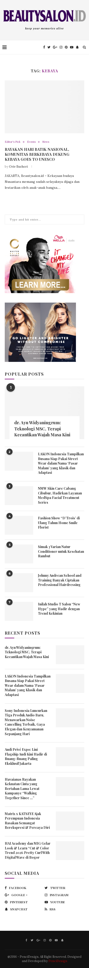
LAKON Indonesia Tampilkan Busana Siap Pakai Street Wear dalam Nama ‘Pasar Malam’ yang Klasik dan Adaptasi (61, 463)
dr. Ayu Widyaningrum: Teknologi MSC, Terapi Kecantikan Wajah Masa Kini (42, 428)
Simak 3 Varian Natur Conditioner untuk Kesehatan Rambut (61, 551)
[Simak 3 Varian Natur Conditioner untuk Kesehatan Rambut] (19, 553)
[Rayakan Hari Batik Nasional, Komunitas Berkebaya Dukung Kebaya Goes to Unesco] (44, 106)
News (45, 141)
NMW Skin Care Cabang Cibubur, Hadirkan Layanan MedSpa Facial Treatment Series (60, 495)
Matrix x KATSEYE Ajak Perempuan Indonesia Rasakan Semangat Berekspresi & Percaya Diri (27, 820)
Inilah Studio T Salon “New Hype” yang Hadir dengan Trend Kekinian (59, 609)
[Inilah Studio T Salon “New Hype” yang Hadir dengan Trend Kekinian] (19, 611)
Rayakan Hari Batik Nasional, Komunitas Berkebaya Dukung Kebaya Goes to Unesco (37, 154)
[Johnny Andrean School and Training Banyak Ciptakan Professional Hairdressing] (19, 582)
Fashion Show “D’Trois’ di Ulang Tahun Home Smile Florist (59, 523)
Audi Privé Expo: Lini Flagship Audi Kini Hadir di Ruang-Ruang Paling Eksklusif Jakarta (26, 756)
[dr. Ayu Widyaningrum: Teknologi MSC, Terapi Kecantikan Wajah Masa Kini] (44, 412)
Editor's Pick (12, 141)
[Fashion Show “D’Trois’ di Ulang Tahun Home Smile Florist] (19, 525)
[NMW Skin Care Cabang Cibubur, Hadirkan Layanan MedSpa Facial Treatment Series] (19, 495)
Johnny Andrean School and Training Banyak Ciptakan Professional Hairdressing (59, 580)
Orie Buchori (18, 167)
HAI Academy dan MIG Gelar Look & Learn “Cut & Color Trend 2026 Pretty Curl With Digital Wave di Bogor (28, 850)
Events (31, 141)
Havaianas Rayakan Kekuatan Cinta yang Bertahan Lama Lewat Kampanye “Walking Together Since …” (22, 788)
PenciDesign (57, 961)
